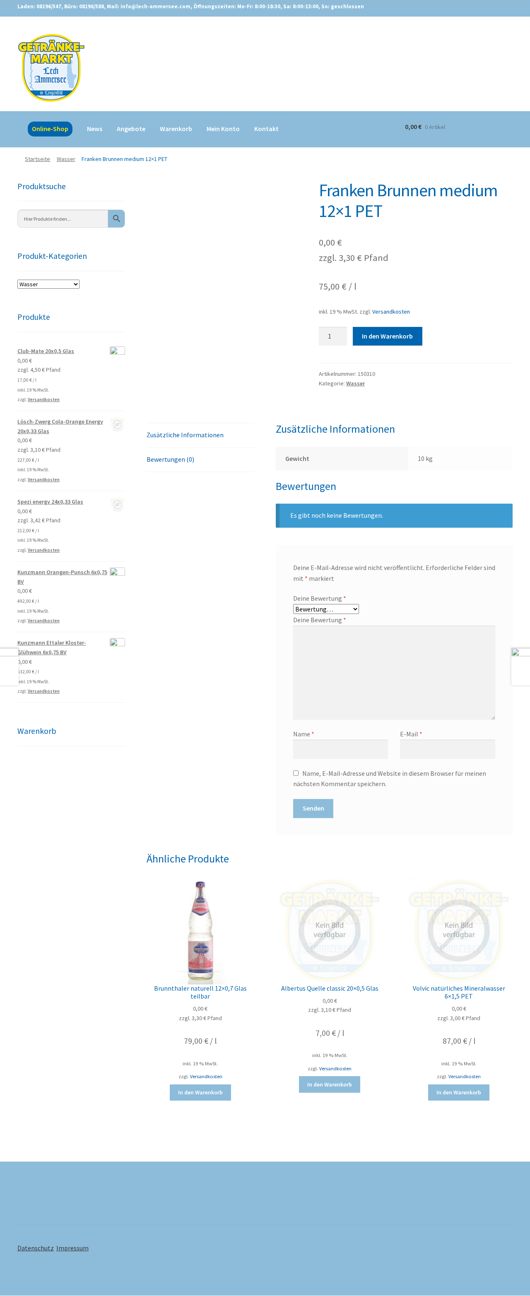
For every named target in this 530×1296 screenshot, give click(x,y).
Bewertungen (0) (170, 459)
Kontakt (266, 128)
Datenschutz (35, 1248)
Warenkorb (176, 128)
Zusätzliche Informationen (185, 435)
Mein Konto (223, 128)
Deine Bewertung (319, 598)
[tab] (200, 435)
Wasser (66, 159)
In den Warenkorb (387, 336)
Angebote (131, 128)
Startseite (37, 159)
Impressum (72, 1248)
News (94, 128)
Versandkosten (391, 311)
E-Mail (411, 734)
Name (303, 734)
